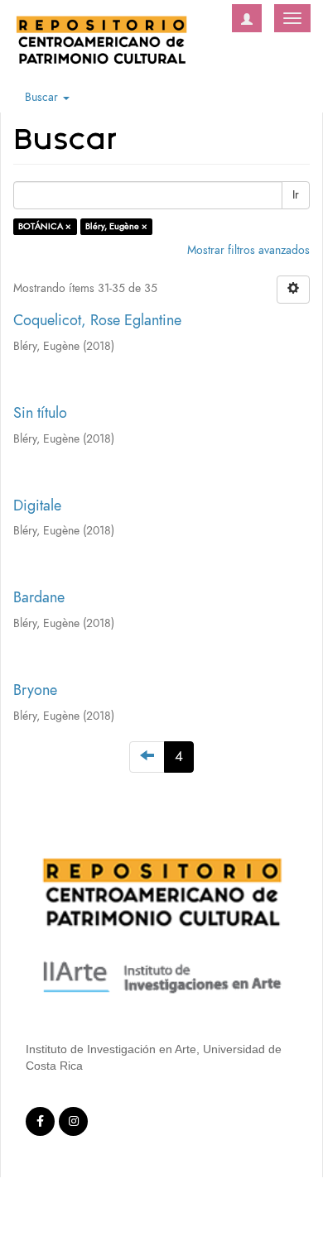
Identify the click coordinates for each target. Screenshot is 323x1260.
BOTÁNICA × (44, 226)
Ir (295, 195)
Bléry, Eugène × (116, 226)
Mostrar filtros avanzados (248, 250)
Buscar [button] (43, 97)
